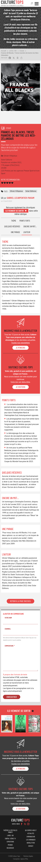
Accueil (3, 51)
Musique (10, 845)
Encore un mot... (30, 226)
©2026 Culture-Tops (14, 856)
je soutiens (20, 387)
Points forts (24, 220)
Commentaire (9, 646)
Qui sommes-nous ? (30, 830)
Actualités (30, 833)
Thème (13, 220)
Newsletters (31, 843)
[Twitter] (25, 823)
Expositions (10, 842)
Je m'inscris (20, 347)
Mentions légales (28, 856)
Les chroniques (30, 840)
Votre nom (8, 618)
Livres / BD (13, 51)
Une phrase (15, 232)
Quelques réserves (12, 226)
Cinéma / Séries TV (10, 839)
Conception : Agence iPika (20, 859)
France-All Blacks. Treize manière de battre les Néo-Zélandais (20, 54)
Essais (22, 51)
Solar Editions (31, 191)
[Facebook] (21, 823)
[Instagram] (28, 823)
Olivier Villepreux (16, 191)
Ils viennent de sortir (14, 210)
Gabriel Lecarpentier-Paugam (20, 197)
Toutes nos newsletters (20, 343)
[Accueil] (12, 3)
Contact (30, 846)
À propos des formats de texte (15, 674)
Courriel (8, 629)
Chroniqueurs (31, 837)
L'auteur (26, 232)
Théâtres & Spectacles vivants (10, 831)
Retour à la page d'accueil (20, 601)
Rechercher (10, 848)
